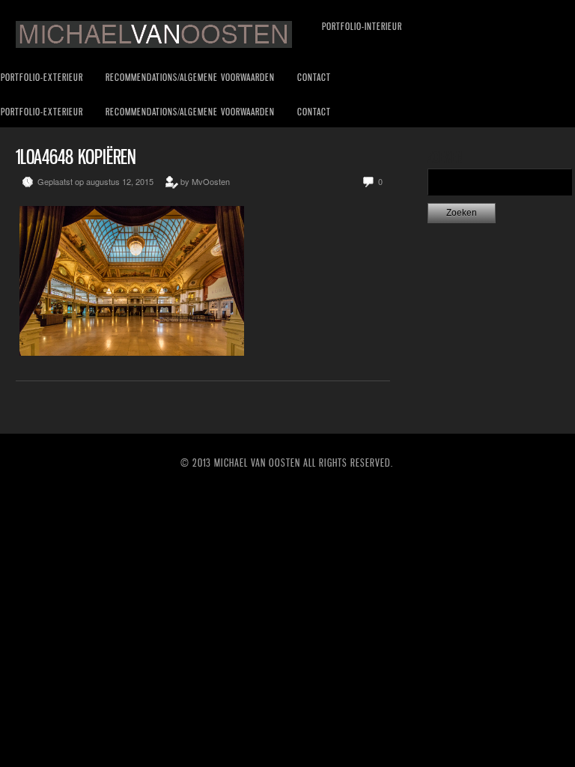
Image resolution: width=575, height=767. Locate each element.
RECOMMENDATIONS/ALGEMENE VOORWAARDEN (190, 77)
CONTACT (314, 77)
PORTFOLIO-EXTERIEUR (42, 77)
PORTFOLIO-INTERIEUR (362, 26)
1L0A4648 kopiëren (76, 157)
